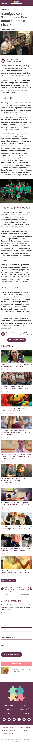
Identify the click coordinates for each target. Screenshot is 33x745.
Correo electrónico (8, 637)
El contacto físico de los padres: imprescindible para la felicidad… (21, 670)
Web (2, 645)
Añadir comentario (17, 340)
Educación (5, 9)
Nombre (4, 630)
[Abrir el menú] (3, 3)
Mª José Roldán (12, 59)
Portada (4, 580)
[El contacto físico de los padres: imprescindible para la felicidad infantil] (6, 670)
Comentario (5, 613)
